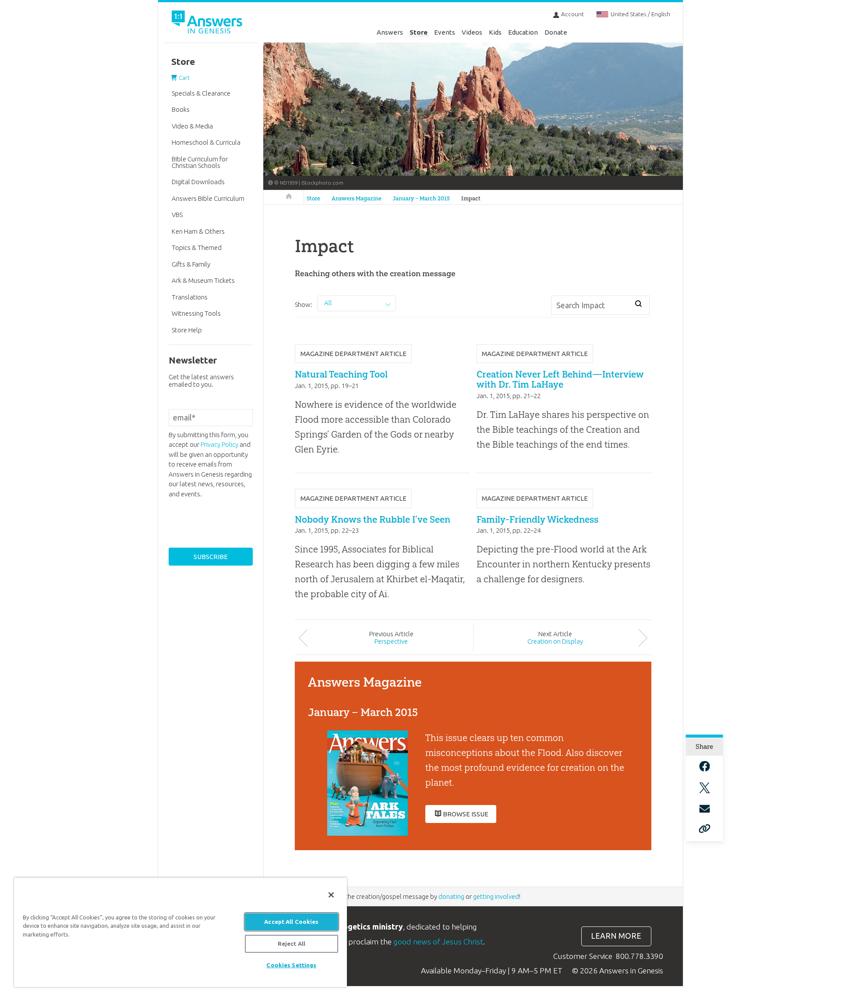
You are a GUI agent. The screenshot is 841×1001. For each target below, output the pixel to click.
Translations (190, 297)
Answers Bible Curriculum (208, 198)
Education (523, 32)
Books (181, 109)
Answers (390, 32)
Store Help (187, 330)
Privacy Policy (219, 444)
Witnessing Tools (196, 313)
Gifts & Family (191, 264)
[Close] (331, 895)
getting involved (496, 896)
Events (444, 32)
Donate (555, 32)
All (328, 302)
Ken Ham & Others (198, 231)
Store (419, 32)
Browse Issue (465, 814)
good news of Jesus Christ (438, 941)
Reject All (291, 943)
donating (451, 896)
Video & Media (192, 126)
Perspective (391, 641)
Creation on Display (555, 641)
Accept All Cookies (291, 922)
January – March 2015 (421, 198)
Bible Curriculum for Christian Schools (200, 162)
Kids (495, 32)
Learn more (616, 936)
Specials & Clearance (201, 93)
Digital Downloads (198, 181)
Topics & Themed (197, 247)
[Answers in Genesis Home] (208, 23)
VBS (177, 214)
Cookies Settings (291, 965)
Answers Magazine (357, 198)
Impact (471, 198)
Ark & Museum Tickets (203, 280)
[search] (638, 304)
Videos (472, 32)
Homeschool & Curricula (206, 142)
